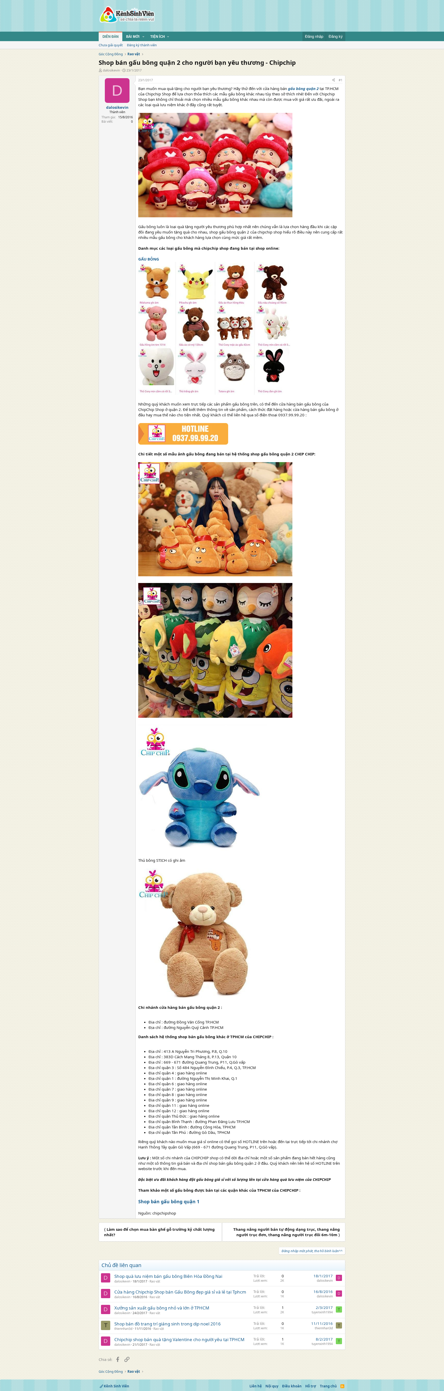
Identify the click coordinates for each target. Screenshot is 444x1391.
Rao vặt (155, 1281)
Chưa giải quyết (111, 45)
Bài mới (133, 37)
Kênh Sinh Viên (116, 1386)
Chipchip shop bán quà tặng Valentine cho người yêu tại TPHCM (179, 1339)
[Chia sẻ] (333, 80)
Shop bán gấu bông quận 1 (168, 1201)
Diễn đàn (110, 37)
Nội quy (271, 1386)
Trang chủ (328, 1386)
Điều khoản (292, 1386)
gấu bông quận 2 (303, 88)
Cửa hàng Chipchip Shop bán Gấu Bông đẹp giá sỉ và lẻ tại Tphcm (180, 1292)
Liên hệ (255, 1386)
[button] (143, 36)
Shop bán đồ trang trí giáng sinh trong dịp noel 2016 (167, 1324)
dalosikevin (111, 70)
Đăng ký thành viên (142, 45)
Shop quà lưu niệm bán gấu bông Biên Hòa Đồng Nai (168, 1276)
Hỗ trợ (310, 1386)
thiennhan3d (123, 1328)
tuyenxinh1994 (322, 1312)
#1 (341, 80)
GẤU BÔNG (148, 259)
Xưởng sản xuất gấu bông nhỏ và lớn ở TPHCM (161, 1308)
